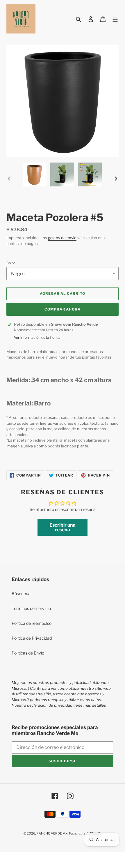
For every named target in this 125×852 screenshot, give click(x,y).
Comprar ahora (62, 309)
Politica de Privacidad (32, 638)
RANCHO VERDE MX (52, 833)
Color (10, 263)
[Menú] (115, 19)
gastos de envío (62, 237)
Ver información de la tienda (37, 337)
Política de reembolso (31, 623)
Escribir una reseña (62, 527)
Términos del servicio (31, 608)
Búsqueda (21, 593)
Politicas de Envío (28, 652)
